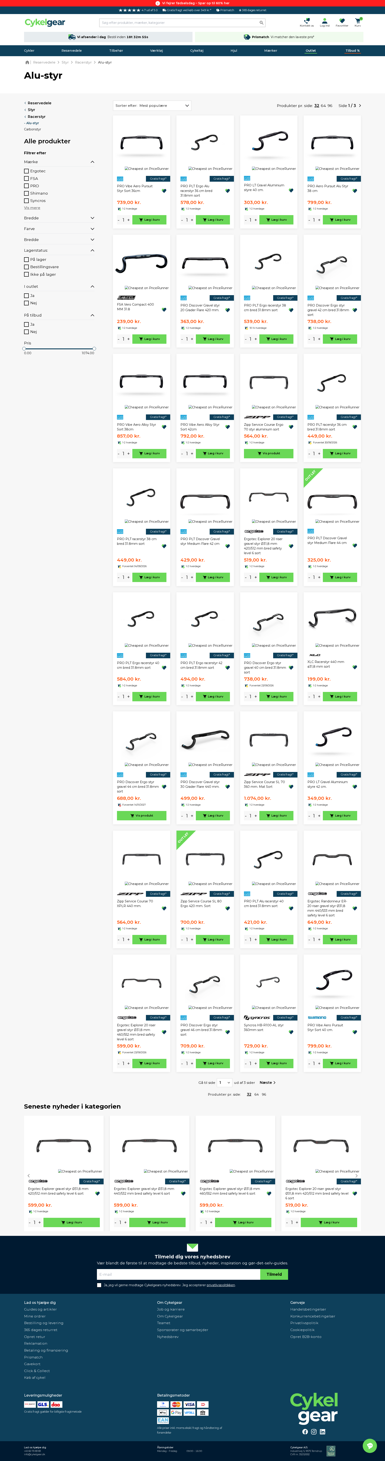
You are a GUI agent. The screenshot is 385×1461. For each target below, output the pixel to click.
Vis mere (32, 208)
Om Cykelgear (169, 1302)
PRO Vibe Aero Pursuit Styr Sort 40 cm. (325, 1027)
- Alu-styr (31, 123)
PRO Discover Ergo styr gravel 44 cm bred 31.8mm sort (138, 786)
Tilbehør (116, 51)
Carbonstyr (32, 129)
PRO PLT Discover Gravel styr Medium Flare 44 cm (327, 540)
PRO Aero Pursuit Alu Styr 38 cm (327, 188)
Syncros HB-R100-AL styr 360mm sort (264, 1027)
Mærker (270, 51)
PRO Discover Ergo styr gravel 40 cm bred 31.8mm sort (265, 667)
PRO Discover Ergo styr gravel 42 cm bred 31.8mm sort (328, 310)
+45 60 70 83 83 (32, 1451)
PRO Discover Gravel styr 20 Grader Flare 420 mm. (200, 307)
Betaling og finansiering (46, 1350)
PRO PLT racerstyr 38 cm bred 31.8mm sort (137, 541)
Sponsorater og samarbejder (182, 1330)
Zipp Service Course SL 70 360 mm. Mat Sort (264, 784)
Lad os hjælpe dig (40, 1302)
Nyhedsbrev (167, 1337)
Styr (31, 110)
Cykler (29, 51)
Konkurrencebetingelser (312, 1316)
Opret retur (34, 1337)
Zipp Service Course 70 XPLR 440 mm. (135, 903)
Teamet (163, 1323)
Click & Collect (37, 1371)
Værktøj (156, 51)
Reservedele (71, 51)
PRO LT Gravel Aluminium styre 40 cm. (264, 187)
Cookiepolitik (302, 1330)
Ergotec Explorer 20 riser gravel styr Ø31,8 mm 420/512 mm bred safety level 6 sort (263, 546)
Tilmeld (274, 1274)
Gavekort (32, 1364)
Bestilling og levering (43, 1323)
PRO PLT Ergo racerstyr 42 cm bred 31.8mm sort (201, 665)
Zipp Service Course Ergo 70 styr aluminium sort (263, 427)
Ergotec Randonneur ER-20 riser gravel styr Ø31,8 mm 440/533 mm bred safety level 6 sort (327, 908)
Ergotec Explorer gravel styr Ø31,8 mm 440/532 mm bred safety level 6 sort (144, 1191)
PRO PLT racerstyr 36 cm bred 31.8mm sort (327, 427)
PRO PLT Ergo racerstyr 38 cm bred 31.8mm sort (265, 307)
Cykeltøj (196, 51)
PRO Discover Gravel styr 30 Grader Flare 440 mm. (200, 784)
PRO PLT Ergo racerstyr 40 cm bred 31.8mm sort (138, 665)
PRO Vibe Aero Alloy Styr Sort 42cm (199, 427)
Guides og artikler (40, 1309)
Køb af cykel (34, 1377)
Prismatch (33, 1357)
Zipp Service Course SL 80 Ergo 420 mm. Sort (201, 903)
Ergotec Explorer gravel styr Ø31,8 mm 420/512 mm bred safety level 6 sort (58, 1191)
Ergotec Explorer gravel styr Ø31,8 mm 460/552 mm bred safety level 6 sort (230, 1191)
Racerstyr (37, 117)
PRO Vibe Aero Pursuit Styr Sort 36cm (135, 188)
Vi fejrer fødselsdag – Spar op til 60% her (195, 3)
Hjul (234, 51)
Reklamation (35, 1343)
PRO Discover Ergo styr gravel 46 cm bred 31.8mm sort (201, 1030)
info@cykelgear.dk (34, 1454)
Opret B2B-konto (306, 1337)
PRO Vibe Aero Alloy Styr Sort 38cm (136, 427)
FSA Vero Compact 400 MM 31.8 (135, 306)
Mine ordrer (35, 1316)
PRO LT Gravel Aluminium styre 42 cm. (327, 784)
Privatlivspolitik (304, 1323)
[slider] (24, 348)
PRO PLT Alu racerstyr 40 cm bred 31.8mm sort (264, 903)
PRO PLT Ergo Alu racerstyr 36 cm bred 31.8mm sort (196, 191)
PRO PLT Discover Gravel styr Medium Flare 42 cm (200, 541)
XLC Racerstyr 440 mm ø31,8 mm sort (325, 664)
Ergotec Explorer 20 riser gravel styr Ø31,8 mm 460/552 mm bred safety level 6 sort (136, 1032)
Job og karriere (171, 1309)
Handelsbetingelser (308, 1309)
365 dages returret (40, 1330)
